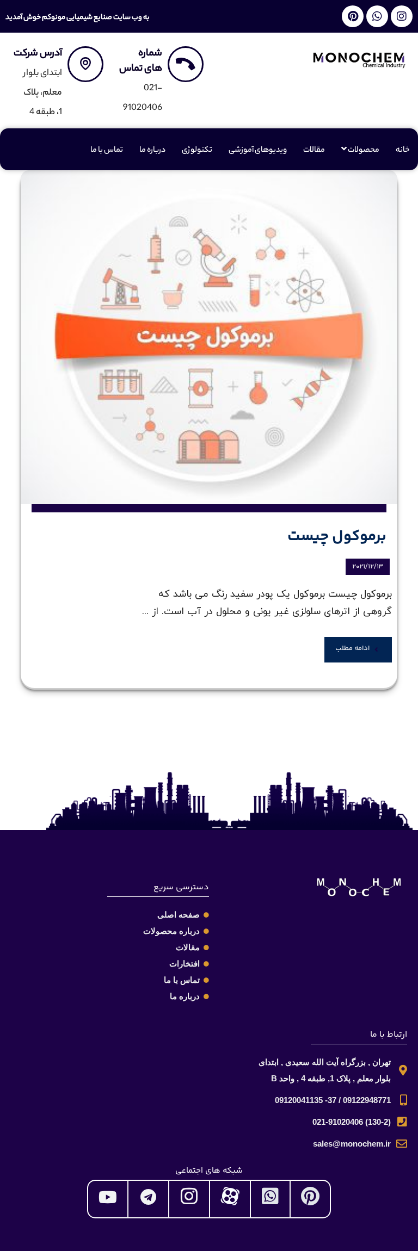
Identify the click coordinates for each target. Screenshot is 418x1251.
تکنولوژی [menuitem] (197, 150)
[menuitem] (360, 151)
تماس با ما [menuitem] (106, 150)
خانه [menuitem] (403, 150)
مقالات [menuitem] (314, 150)
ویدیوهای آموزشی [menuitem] (258, 150)
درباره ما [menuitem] (152, 150)
